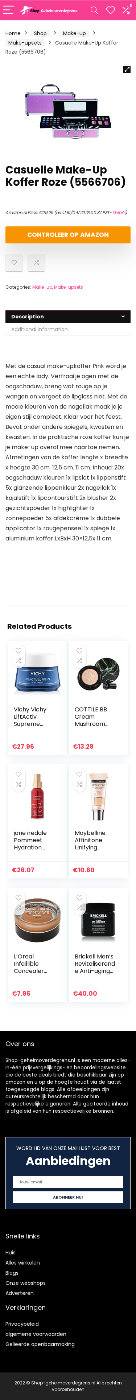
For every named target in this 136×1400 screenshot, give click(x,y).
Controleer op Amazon (68, 234)
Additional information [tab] (39, 329)
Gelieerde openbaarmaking (40, 1344)
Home (13, 33)
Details (118, 212)
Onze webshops (25, 1283)
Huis (10, 1252)
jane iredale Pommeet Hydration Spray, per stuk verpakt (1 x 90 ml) (32, 851)
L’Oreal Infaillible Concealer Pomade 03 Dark (30, 971)
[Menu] (8, 10)
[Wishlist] (110, 10)
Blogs (11, 1272)
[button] (127, 69)
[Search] (94, 10)
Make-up (74, 33)
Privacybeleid (22, 1324)
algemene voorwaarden (35, 1334)
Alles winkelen (22, 1262)
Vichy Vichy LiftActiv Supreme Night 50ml (30, 720)
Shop (40, 33)
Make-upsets (25, 42)
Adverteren (19, 1293)
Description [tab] (27, 316)
